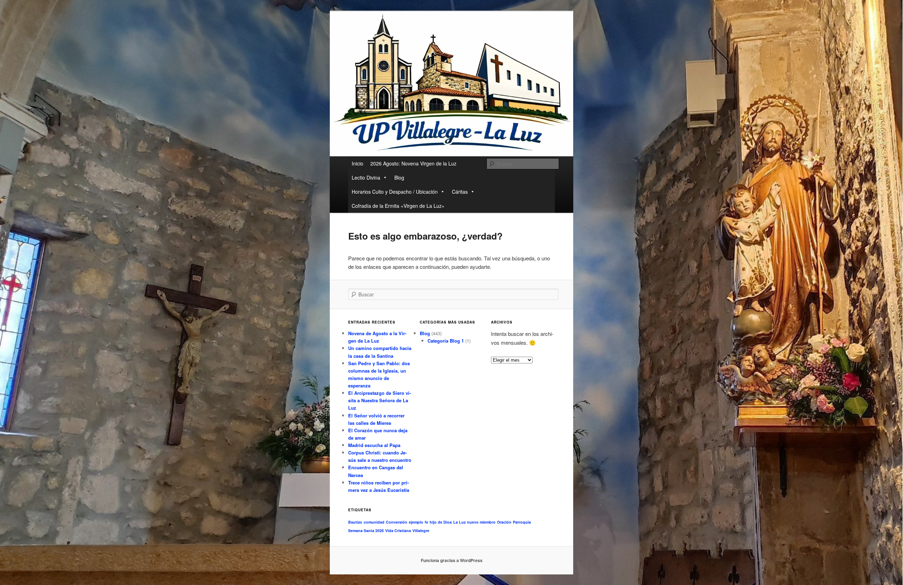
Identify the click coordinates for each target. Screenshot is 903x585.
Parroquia (522, 522)
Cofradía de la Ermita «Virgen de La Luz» (398, 205)
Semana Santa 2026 (366, 530)
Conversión (396, 522)
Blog (399, 177)
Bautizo (355, 522)
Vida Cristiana (398, 530)
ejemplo (416, 522)
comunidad (374, 522)
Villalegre (420, 530)
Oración (504, 522)
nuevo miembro (481, 522)
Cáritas (460, 191)
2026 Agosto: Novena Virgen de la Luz (413, 163)
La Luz (459, 522)
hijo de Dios (441, 522)
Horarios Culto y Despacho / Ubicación (395, 191)
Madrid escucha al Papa (374, 445)
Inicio (357, 163)
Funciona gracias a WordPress (452, 560)
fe (426, 522)
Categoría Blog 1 (446, 340)
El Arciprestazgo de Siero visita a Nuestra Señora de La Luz (379, 400)
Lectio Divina (366, 177)
